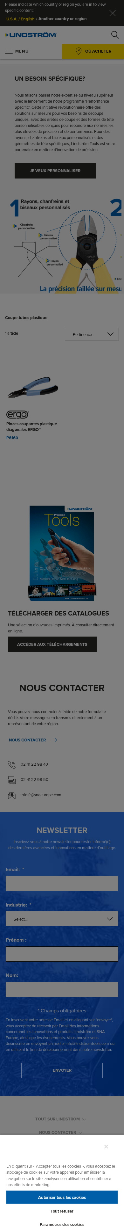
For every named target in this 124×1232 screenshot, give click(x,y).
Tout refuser (62, 1211)
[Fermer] (106, 1147)
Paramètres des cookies (62, 1224)
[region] (62, 1183)
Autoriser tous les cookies (62, 1197)
